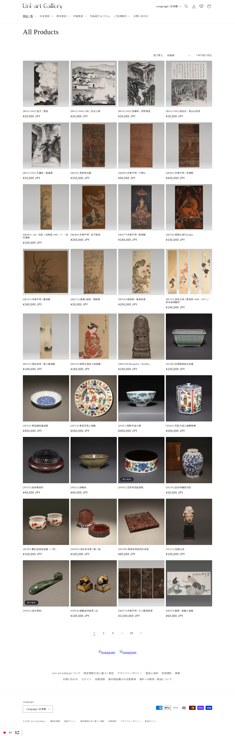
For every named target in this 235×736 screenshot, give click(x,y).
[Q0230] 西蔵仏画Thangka (179, 234)
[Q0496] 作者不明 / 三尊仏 (132, 173)
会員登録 (100, 679)
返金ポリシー (70, 721)
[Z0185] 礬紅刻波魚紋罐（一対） (40, 549)
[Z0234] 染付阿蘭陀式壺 (178, 487)
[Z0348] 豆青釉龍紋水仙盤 (180, 364)
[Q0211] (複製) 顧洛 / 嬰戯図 (85, 299)
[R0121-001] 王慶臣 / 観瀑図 (38, 173)
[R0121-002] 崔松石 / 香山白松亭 (183, 111)
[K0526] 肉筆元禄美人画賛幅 (86, 364)
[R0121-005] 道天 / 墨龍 (35, 111)
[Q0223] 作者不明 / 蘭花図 (36, 299)
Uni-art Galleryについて (66, 673)
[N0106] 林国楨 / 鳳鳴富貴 (132, 299)
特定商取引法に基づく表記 (99, 673)
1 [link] (94, 633)
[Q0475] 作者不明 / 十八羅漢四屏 (135, 610)
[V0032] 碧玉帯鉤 (32, 610)
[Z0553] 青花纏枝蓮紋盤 (35, 425)
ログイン (87, 679)
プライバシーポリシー (129, 673)
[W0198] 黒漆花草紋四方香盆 (133, 549)
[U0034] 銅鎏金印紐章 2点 (84, 610)
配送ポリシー (151, 721)
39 (131, 633)
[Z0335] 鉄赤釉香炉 (33, 487)
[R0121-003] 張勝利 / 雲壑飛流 (134, 111)
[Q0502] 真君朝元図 (81, 173)
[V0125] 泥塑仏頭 (175, 549)
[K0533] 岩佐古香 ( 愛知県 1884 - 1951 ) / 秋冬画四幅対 (187, 301)
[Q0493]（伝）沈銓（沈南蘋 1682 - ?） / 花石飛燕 (45, 236)
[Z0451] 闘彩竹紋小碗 (129, 425)
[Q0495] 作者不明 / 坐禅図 (179, 173)
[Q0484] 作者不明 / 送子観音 (85, 234)
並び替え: (158, 55)
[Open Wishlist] (201, 6)
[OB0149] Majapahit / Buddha (133, 364)
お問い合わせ (70, 679)
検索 (177, 673)
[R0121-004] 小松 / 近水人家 (85, 111)
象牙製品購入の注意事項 (122, 679)
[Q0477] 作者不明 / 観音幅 (132, 234)
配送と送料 (152, 673)
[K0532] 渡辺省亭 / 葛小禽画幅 (39, 364)
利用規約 (167, 673)
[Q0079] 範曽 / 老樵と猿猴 (179, 610)
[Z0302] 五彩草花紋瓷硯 (130, 487)
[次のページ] (141, 633)
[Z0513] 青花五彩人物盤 (83, 425)
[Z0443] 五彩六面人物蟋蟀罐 (181, 425)
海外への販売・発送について (155, 679)
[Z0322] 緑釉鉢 (79, 487)
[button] (29, 16)
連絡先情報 (55, 721)
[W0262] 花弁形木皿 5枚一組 (86, 549)
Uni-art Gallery (38, 721)
